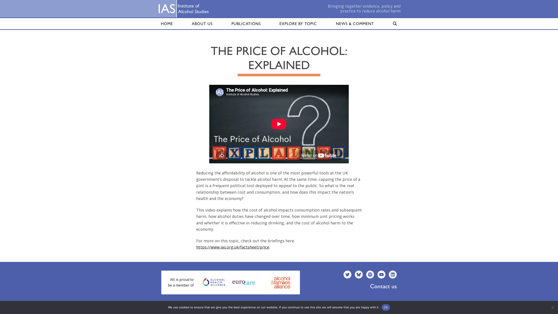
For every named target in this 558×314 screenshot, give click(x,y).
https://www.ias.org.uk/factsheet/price (232, 247)
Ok (386, 307)
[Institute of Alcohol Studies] (183, 8)
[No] (552, 307)
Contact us (383, 286)
